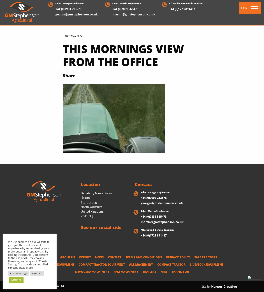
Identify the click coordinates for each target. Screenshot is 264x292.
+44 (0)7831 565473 (125, 9)
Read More (26, 267)
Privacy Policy (178, 257)
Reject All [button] (36, 273)
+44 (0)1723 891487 (182, 9)
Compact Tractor (171, 264)
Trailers (149, 272)
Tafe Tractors (205, 257)
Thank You (180, 272)
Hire (164, 272)
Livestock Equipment (57, 264)
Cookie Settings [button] (18, 273)
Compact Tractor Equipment (102, 264)
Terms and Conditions (144, 257)
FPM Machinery (126, 272)
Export (85, 257)
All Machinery (141, 264)
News (99, 257)
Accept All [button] (16, 279)
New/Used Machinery (92, 272)
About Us (67, 257)
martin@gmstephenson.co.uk (133, 14)
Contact (114, 257)
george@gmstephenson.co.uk (76, 14)
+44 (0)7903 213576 (68, 9)
